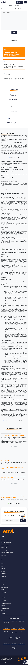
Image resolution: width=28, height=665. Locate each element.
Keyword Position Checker (7, 552)
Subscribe (23, 520)
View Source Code (14, 628)
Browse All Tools (14, 648)
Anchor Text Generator (6, 628)
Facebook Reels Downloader (14, 643)
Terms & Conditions (12, 662)
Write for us (3, 573)
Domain (3, 605)
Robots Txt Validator (6, 632)
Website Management (6, 603)
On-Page (3, 610)
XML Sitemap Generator (21, 643)
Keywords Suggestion (6, 542)
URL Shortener (6, 622)
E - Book (3, 571)
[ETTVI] (3, 2)
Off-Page (3, 613)
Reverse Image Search (14, 622)
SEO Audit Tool (14, 632)
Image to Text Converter (17, 638)
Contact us (3, 576)
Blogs (2, 563)
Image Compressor (6, 643)
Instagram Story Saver (21, 628)
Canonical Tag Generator (21, 622)
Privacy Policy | (4, 662)
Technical (3, 600)
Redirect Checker (21, 632)
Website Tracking (5, 608)
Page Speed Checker (10, 638)
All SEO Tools (4, 540)
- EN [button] (19, 2)
